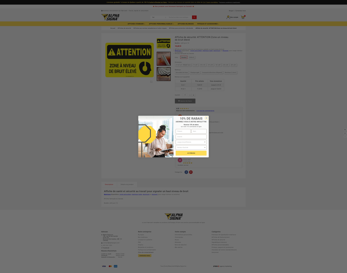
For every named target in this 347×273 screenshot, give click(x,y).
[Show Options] (205, 142)
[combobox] (190, 142)
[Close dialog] (206, 118)
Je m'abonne (191, 153)
